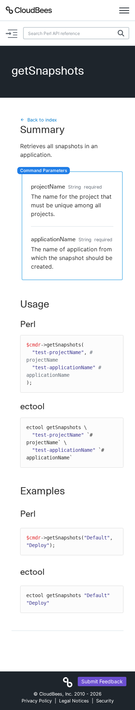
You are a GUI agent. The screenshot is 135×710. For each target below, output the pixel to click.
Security (105, 701)
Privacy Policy (37, 701)
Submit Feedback (102, 681)
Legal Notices (74, 701)
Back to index (42, 120)
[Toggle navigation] (124, 10)
